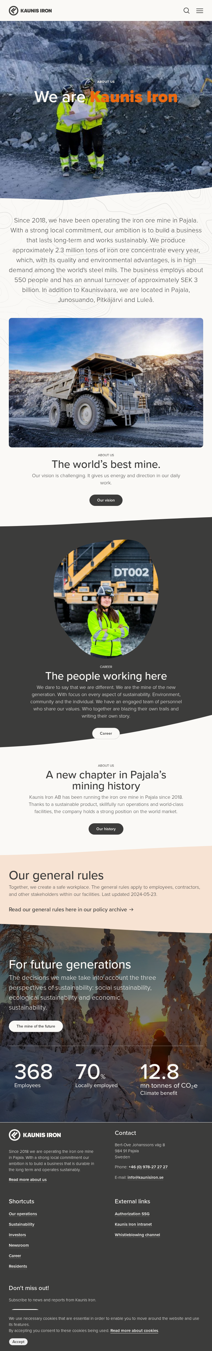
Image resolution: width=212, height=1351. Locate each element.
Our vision (106, 500)
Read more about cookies (134, 1331)
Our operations (23, 1214)
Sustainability (22, 1224)
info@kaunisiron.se (145, 1177)
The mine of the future (36, 1026)
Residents (18, 1266)
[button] (199, 10)
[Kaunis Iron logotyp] (95, 10)
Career (106, 733)
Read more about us (28, 1180)
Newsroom (19, 1245)
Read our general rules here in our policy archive (68, 909)
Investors (17, 1235)
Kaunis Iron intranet (133, 1224)
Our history (106, 829)
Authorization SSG (132, 1214)
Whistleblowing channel (137, 1235)
